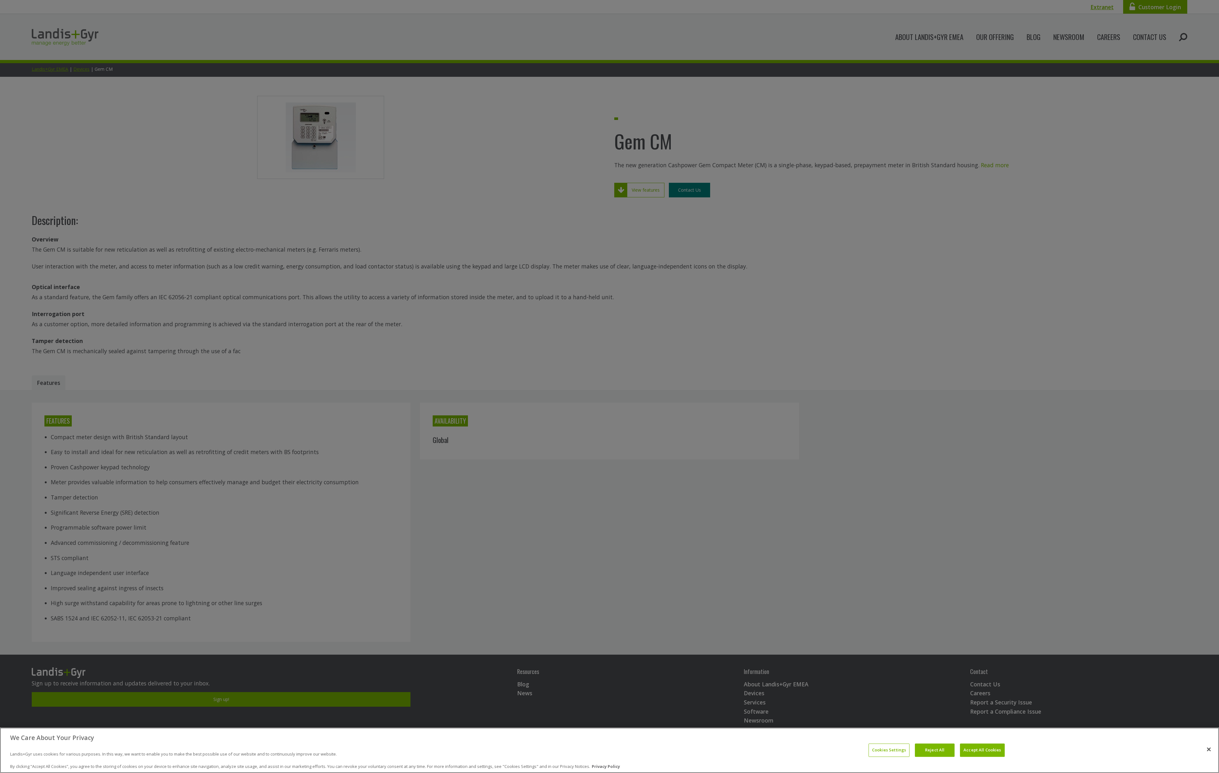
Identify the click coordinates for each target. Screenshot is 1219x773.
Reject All (934, 750)
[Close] (1209, 749)
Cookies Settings (889, 750)
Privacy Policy (606, 766)
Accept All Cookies (982, 750)
